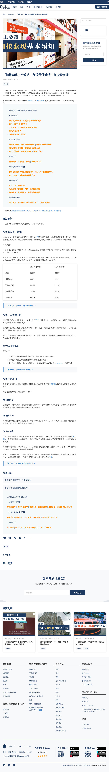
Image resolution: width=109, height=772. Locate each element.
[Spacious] (5, 7)
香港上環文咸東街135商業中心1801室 (17, 752)
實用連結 (59, 723)
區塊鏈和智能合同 (88, 705)
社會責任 (6, 713)
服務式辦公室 (33, 685)
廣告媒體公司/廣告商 (36, 696)
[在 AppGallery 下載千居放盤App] (101, 755)
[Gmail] (20, 538)
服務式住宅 (38, 7)
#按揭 (6, 84)
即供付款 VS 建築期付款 (18, 124)
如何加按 (21, 185)
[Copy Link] (25, 538)
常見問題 (57, 211)
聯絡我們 (6, 688)
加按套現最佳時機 (18, 211)
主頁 (4, 14)
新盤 (28, 7)
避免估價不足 (36, 162)
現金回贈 (52, 384)
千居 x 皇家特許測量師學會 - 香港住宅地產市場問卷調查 (93, 710)
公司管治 (6, 717)
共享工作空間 (33, 688)
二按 (37, 320)
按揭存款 (24, 175)
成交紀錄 (29, 2)
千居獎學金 (6, 696)
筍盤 (57, 692)
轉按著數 (12, 162)
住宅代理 (32, 669)
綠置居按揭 (45, 202)
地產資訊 (21, 2)
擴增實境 (85, 701)
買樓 (15, 7)
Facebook (30, 100)
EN (108, 2)
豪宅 (57, 688)
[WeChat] (14, 538)
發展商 (31, 677)
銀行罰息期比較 (24, 162)
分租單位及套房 (61, 681)
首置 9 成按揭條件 (28, 144)
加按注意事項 (47, 211)
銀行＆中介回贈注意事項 (44, 172)
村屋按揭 (12, 202)
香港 (1, 2)
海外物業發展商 (34, 692)
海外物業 (49, 7)
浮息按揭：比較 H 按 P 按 (27, 127)
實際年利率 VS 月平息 (17, 134)
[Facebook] (9, 538)
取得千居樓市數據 (35, 704)
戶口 (33, 175)
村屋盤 (58, 696)
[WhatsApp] (4, 538)
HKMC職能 (37, 151)
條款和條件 (66, 765)
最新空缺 (6, 677)
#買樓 (86, 648)
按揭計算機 (11, 2)
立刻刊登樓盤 (102, 7)
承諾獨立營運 (7, 669)
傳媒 (4, 685)
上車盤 (58, 685)
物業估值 (59, 715)
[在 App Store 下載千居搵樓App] (74, 748)
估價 (37, 237)
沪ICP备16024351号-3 (82, 765)
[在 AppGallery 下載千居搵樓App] (74, 755)
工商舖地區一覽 (87, 685)
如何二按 (12, 185)
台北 (20, 746)
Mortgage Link (15, 175)
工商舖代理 (33, 673)
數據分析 (85, 698)
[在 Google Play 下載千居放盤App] (101, 752)
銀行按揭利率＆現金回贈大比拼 (21, 172)
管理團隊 (6, 673)
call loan (59, 363)
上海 (29, 746)
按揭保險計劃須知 (16, 148)
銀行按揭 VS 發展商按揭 (32, 121)
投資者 (5, 681)
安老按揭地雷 (35, 189)
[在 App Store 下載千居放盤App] (101, 748)
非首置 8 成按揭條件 (44, 144)
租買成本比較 (86, 728)
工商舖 (58, 7)
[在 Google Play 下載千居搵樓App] (74, 752)
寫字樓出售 (85, 673)
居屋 (57, 700)
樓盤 (50, 457)
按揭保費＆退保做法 (32, 148)
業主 (30, 700)
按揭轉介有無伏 (15, 131)
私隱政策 (73, 765)
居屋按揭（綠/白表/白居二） (28, 202)
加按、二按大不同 (33, 211)
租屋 (21, 7)
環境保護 (6, 709)
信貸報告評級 (26, 151)
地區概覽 (59, 719)
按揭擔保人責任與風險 (17, 192)
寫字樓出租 (85, 669)
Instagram (40, 100)
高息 (29, 175)
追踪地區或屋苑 (61, 731)
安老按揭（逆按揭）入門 (18, 189)
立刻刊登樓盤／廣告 (9, 692)
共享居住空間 (60, 708)
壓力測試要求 (14, 151)
